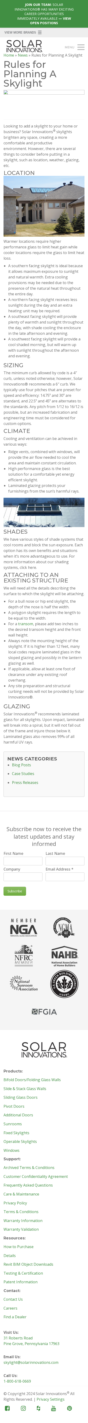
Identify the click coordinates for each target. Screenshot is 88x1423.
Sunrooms (13, 1124)
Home (9, 55)
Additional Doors (18, 1115)
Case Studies (23, 774)
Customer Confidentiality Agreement (36, 1177)
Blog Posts (21, 765)
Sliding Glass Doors (21, 1097)
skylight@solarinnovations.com (31, 1362)
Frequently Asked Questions (28, 1185)
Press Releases (25, 783)
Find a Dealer (15, 1317)
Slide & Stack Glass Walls (25, 1089)
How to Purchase (19, 1247)
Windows (11, 1151)
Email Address (59, 869)
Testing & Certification (23, 1273)
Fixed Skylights (16, 1133)
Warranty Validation (21, 1229)
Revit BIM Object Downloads (28, 1264)
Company (12, 869)
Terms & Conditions (21, 1212)
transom (25, 623)
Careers (10, 1308)
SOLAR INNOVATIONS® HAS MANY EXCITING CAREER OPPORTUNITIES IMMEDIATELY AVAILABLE (44, 13)
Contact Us (13, 1299)
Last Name (55, 853)
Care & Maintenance (21, 1194)
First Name (13, 853)
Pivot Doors (14, 1106)
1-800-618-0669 (17, 1381)
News (23, 55)
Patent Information (21, 1282)
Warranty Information (23, 1221)
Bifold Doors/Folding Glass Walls (32, 1080)
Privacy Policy (15, 1203)
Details (10, 1256)
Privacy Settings (51, 1399)
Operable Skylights (20, 1142)
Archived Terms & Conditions (29, 1168)
